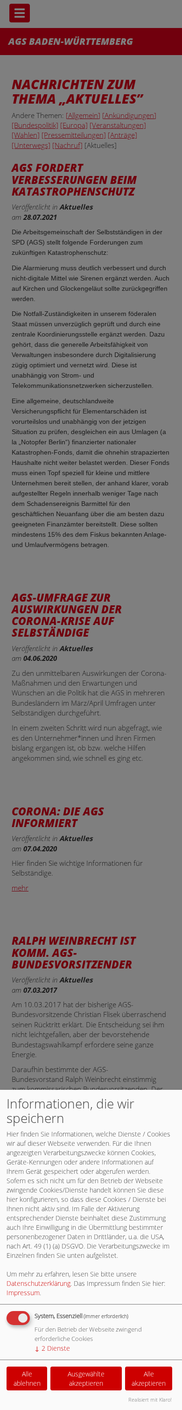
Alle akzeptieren (149, 1378)
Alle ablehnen (27, 1378)
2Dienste (52, 1348)
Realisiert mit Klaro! (150, 1399)
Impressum (23, 1292)
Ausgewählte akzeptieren (86, 1378)
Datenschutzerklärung (38, 1283)
